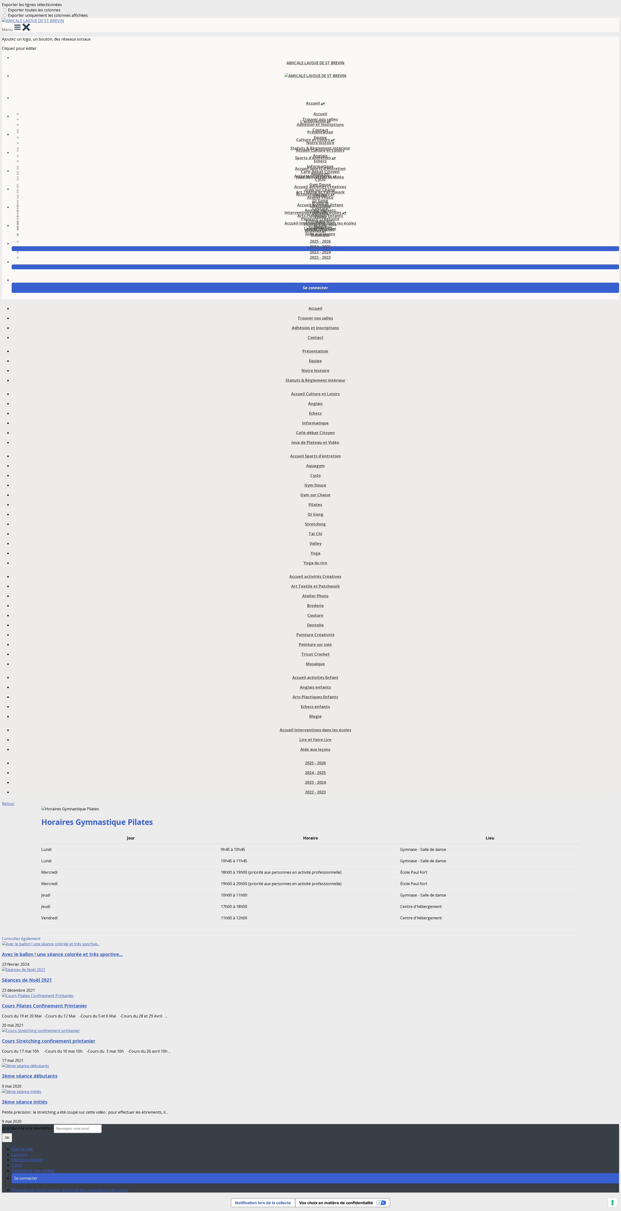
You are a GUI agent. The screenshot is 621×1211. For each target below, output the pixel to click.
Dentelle (315, 625)
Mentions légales (27, 1159)
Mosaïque (315, 664)
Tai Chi (315, 533)
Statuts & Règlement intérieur (315, 380)
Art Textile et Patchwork (315, 586)
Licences (19, 1154)
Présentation (320, 132)
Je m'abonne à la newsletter (27, 1128)
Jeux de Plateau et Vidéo (315, 442)
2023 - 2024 (320, 252)
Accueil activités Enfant (320, 205)
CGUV (17, 1165)
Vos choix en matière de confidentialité (336, 1202)
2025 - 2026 (320, 241)
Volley (315, 543)
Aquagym (315, 465)
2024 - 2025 (320, 246)
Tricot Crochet (315, 654)
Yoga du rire (315, 563)
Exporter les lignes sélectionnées (32, 4)
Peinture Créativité (315, 634)
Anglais (315, 403)
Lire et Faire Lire (315, 739)
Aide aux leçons (320, 234)
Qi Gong (315, 514)
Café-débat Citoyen (315, 432)
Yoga (315, 553)
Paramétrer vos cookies (33, 1170)
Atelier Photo (320, 197)
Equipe (315, 361)
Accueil (320, 114)
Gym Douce (315, 485)
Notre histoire (320, 142)
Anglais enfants (315, 687)
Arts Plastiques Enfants (320, 215)
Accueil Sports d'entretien (320, 168)
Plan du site (22, 1149)
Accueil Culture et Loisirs (320, 150)
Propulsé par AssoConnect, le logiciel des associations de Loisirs (70, 1190)
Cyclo (320, 179)
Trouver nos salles (315, 318)
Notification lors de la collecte (263, 1202)
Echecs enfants (315, 706)
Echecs (320, 161)
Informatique (315, 423)
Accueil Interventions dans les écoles (320, 223)
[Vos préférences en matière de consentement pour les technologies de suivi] (612, 1202)
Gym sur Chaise (315, 495)
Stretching (315, 524)
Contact (315, 337)
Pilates (315, 504)
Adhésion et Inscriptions (320, 124)
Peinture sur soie (315, 644)
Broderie (315, 605)
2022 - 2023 (320, 257)
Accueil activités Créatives (320, 186)
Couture (315, 615)
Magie (315, 716)
